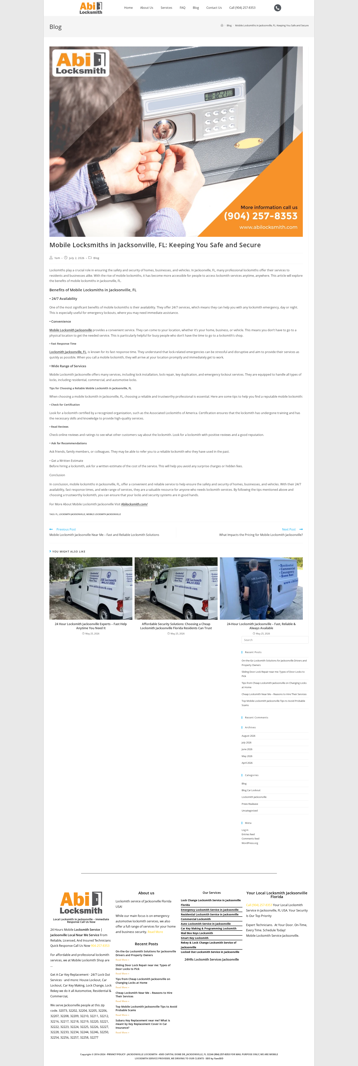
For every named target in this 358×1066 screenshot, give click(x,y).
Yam (57, 258)
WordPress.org (250, 843)
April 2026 (247, 762)
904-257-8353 (100, 946)
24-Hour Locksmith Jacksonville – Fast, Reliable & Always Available (261, 626)
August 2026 (248, 735)
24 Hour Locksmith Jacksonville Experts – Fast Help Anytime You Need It (91, 626)
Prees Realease (250, 804)
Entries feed (248, 834)
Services (166, 8)
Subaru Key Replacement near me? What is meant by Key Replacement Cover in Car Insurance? (143, 1024)
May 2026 (247, 756)
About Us (146, 8)
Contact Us (214, 8)
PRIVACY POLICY (116, 1054)
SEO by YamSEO (214, 1058)
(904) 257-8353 (222, 1054)
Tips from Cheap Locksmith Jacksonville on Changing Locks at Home (143, 980)
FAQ (182, 8)
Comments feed (250, 838)
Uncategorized (250, 810)
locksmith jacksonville (72, 514)
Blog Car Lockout (251, 790)
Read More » (122, 959)
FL (57, 514)
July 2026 (246, 742)
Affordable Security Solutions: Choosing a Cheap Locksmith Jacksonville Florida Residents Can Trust (176, 626)
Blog (196, 8)
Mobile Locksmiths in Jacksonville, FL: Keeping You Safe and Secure (272, 25)
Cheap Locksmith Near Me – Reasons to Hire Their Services (274, 694)
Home (128, 8)
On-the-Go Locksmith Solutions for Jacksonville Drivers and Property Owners (146, 953)
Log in (245, 830)
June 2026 (247, 749)
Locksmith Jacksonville (254, 797)
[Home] (222, 25)
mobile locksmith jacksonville (103, 514)
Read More (155, 932)
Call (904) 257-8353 (242, 8)
